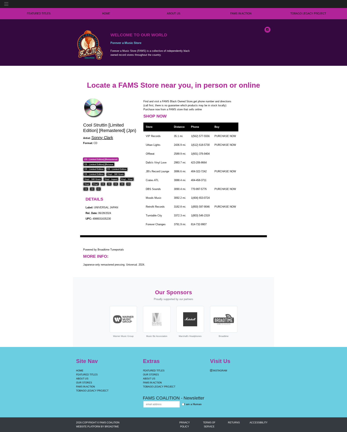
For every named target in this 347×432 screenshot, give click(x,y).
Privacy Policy (184, 424)
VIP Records (153, 136)
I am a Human (193, 404)
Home (79, 370)
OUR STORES (84, 382)
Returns (234, 422)
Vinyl (86, 184)
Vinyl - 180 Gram (115, 174)
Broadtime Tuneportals (111, 249)
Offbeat (150, 153)
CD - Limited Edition (94, 169)
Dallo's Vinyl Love (156, 162)
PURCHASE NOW (225, 136)
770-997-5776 (199, 189)
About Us (173, 13)
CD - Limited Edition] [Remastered (100, 159)
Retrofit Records (155, 206)
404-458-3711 (198, 180)
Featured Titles (39, 13)
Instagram (219, 370)
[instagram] (267, 29)
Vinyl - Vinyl (127, 179)
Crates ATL (152, 180)
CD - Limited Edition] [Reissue (98, 164)
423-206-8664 (199, 162)
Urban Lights (153, 144)
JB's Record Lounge (157, 171)
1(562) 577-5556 (200, 136)
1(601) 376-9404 (200, 153)
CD (102, 184)
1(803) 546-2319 (200, 215)
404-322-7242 (199, 171)
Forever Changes (156, 224)
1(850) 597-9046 (200, 206)
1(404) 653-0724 (200, 197)
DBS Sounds (153, 189)
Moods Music (153, 197)
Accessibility (258, 422)
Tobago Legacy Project (308, 13)
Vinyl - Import (110, 179)
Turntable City (154, 215)
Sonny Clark (102, 137)
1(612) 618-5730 (200, 144)
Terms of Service (209, 424)
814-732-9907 (199, 224)
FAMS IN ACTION (240, 13)
